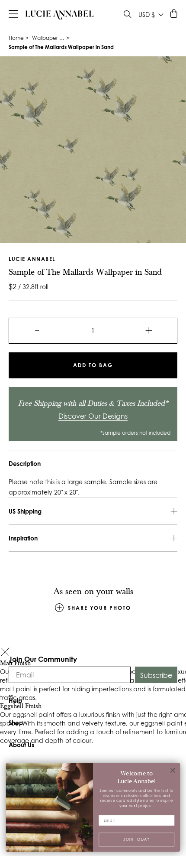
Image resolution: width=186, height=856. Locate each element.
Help (15, 700)
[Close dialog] (173, 770)
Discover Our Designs (93, 416)
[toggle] (127, 15)
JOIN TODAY (136, 838)
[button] (5, 653)
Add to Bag (93, 365)
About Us (21, 744)
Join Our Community (43, 659)
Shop (16, 722)
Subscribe (156, 675)
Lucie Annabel (32, 259)
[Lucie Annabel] (59, 15)
